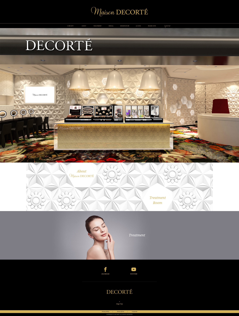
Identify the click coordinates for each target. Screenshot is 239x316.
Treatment (137, 235)
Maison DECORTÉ (119, 11)
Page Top (119, 304)
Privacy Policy (105, 311)
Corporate (134, 311)
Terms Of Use (120, 311)
